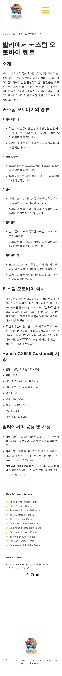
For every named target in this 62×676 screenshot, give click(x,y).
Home (5, 34)
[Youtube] (37, 574)
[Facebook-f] (27, 574)
